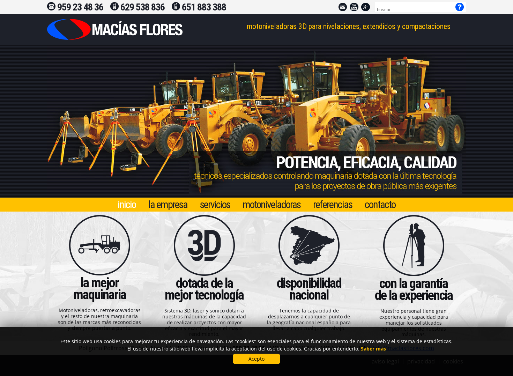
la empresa (167, 204)
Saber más (373, 348)
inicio (127, 204)
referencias (332, 204)
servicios (215, 204)
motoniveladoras (271, 204)
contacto (380, 204)
